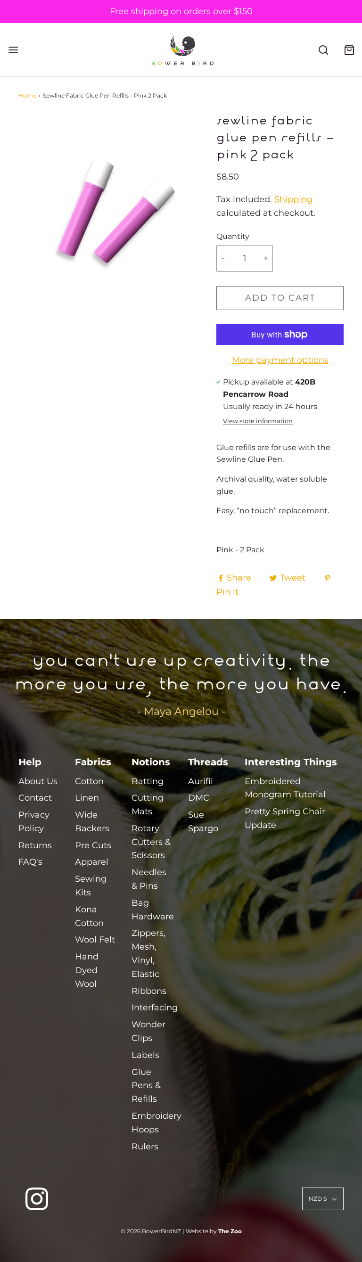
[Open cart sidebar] (349, 50)
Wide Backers (92, 822)
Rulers (145, 1146)
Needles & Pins (149, 879)
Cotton (89, 781)
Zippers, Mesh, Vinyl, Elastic (148, 953)
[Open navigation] (13, 50)
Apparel (91, 862)
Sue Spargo (203, 822)
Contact (35, 798)
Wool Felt (95, 939)
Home (27, 95)
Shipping (293, 199)
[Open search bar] (323, 50)
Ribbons (149, 991)
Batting (148, 781)
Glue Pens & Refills (146, 1086)
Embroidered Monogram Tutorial (285, 788)
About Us (38, 781)
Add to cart (280, 298)
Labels (145, 1055)
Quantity (232, 236)
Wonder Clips (148, 1031)
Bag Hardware (153, 910)
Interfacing (155, 1007)
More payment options (280, 360)
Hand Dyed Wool (87, 970)
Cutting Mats (148, 805)
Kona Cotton (89, 916)
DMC (198, 798)
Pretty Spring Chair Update (285, 818)
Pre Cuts (93, 845)
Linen (87, 798)
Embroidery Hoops (156, 1123)
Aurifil (200, 781)
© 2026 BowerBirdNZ (151, 1231)
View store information (258, 421)
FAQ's (30, 862)
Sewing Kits (91, 886)
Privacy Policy (33, 822)
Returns (35, 845)
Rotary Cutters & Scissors (151, 842)
